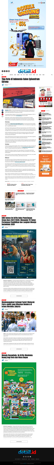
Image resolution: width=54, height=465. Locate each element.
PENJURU (27, 74)
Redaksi (29, 459)
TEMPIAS (40, 74)
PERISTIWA (30, 74)
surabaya (32, 181)
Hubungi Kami (37, 459)
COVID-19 (17, 181)
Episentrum (21, 181)
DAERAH (15, 74)
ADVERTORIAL (11, 74)
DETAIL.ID (6, 227)
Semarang (29, 181)
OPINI (24, 74)
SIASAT (37, 74)
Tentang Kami (33, 459)
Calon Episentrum (13, 181)
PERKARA (34, 74)
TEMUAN (43, 74)
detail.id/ (6, 110)
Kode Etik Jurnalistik (18, 459)
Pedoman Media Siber (24, 459)
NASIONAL (18, 74)
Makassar (25, 181)
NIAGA (21, 74)
